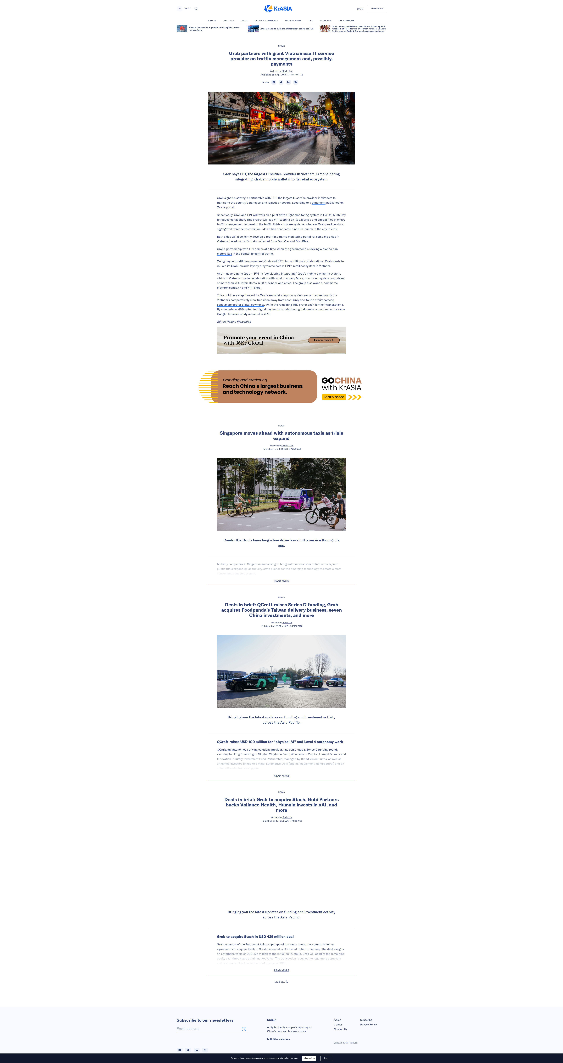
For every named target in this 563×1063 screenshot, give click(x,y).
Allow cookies (309, 1058)
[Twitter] (281, 82)
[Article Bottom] (281, 340)
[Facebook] (273, 82)
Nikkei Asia (287, 445)
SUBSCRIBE (377, 8)
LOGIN (360, 9)
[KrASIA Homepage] (278, 9)
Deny (326, 1058)
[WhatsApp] (295, 82)
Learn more (293, 1058)
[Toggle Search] (196, 9)
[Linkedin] (288, 82)
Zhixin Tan (287, 71)
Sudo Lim (287, 622)
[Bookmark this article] (301, 74)
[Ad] (281, 386)
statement (318, 202)
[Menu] (180, 9)
